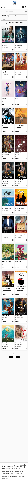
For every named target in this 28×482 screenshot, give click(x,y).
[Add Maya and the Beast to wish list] (13, 349)
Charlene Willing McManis (21, 263)
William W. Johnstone (20, 208)
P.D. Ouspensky (6, 154)
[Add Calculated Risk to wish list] (26, 50)
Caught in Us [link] (5, 179)
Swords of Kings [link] (5, 315)
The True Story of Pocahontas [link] (7, 207)
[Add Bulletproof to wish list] (13, 240)
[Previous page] (10, 354)
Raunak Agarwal (20, 290)
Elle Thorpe (19, 127)
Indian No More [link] (18, 261)
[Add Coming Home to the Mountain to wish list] (13, 77)
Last (18, 357)
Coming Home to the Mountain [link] (7, 71)
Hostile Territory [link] (18, 207)
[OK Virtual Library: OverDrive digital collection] (14, 3)
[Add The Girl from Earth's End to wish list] (13, 267)
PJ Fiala (18, 154)
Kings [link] (16, 98)
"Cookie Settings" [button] (20, 473)
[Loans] (23, 7)
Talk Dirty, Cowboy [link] (19, 125)
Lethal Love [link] (18, 152)
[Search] (2, 7)
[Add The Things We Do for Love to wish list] (26, 294)
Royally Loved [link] (18, 315)
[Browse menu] (26, 7)
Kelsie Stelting (19, 72)
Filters (3, 19)
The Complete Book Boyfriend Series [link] (7, 44)
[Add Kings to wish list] (26, 104)
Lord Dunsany (5, 317)
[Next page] (19, 354)
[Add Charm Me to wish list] (13, 104)
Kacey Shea (5, 181)
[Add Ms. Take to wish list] (13, 131)
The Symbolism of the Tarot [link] (7, 152)
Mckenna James (20, 317)
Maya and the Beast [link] (6, 342)
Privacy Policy (12, 466)
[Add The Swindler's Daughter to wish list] (26, 240)
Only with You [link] (18, 342)
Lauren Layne (19, 344)
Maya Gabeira (5, 344)
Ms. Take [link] (4, 125)
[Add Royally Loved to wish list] (26, 321)
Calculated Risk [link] (18, 44)
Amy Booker (5, 127)
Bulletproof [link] (4, 234)
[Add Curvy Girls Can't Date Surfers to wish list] (26, 77)
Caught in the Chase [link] (19, 179)
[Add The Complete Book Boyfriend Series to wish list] (13, 50)
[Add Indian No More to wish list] (26, 267)
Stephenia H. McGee (20, 235)
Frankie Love (5, 72)
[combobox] (11, 7)
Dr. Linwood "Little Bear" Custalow (8, 208)
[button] (23, 12)
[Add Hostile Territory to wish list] (26, 213)
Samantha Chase (6, 100)
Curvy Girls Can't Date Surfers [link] (20, 71)
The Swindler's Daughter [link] (20, 234)
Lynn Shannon (19, 45)
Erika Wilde (5, 45)
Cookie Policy (6, 478)
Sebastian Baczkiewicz (21, 100)
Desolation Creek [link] (6, 288)
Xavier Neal (5, 235)
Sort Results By (4, 15)
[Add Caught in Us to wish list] (13, 186)
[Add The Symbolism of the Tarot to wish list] (13, 159)
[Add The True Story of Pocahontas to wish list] (13, 213)
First (11, 357)
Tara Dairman (5, 263)
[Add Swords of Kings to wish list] (13, 321)
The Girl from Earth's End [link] (7, 261)
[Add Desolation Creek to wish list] (13, 294)
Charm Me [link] (4, 98)
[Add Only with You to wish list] (26, 349)
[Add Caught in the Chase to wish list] (26, 186)
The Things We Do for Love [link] (20, 288)
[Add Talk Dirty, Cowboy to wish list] (26, 131)
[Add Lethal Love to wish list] (26, 159)
